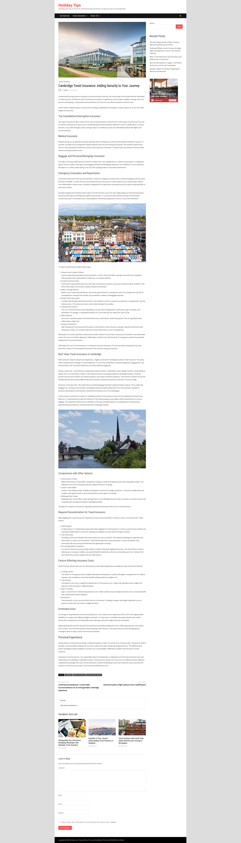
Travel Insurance (64, 82)
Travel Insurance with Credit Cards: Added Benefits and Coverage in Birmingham (131, 740)
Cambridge (68, 675)
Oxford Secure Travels (94, 675)
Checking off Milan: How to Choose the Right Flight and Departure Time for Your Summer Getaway (165, 50)
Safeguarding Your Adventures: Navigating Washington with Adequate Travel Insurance (69, 742)
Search (152, 23)
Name (60, 795)
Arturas (66, 90)
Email (60, 804)
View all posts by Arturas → (69, 705)
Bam (122, 840)
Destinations (65, 16)
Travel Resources (79, 16)
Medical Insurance (79, 675)
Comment (62, 768)
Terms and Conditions (95, 840)
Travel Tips (94, 16)
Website (61, 813)
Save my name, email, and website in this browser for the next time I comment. (89, 822)
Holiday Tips (69, 5)
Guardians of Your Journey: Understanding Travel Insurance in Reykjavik (100, 740)
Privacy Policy (82, 840)
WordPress (114, 840)
